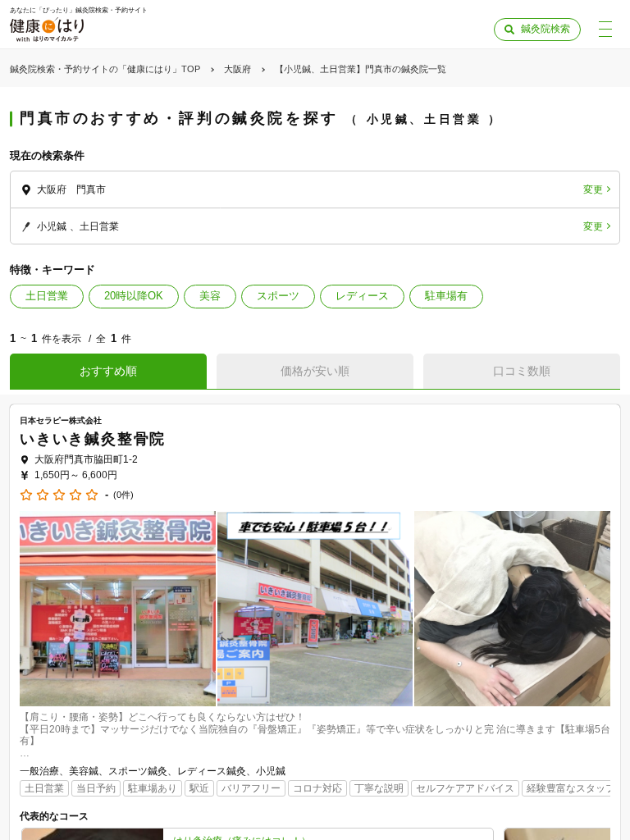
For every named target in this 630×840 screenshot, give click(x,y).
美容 (210, 296)
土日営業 (46, 296)
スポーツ (278, 296)
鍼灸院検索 (545, 28)
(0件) (123, 495)
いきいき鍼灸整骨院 (93, 439)
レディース (362, 296)
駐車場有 (446, 296)
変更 (593, 189)
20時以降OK (133, 296)
